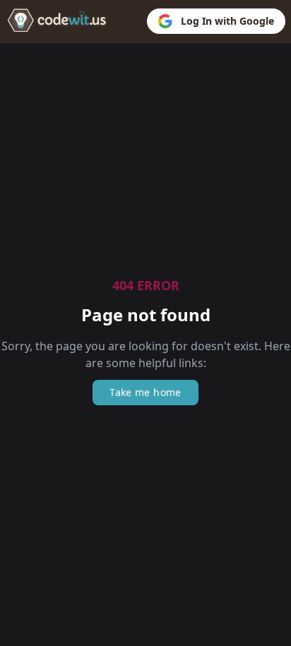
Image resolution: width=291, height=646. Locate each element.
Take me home (145, 392)
